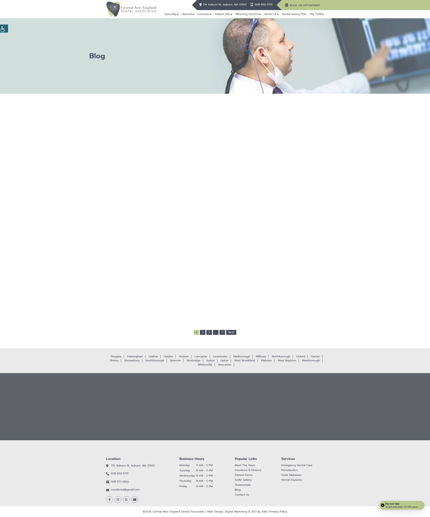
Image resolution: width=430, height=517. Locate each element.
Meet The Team (245, 465)
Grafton (153, 356)
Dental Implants (291, 480)
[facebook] (109, 499)
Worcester (224, 365)
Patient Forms (244, 475)
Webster (266, 360)
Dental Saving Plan (294, 14)
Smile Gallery (243, 480)
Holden (168, 356)
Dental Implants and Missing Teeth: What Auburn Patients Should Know (259, 259)
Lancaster (201, 356)
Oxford (300, 356)
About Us (270, 14)
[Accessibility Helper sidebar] (4, 29)
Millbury (261, 356)
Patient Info (222, 14)
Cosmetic (203, 14)
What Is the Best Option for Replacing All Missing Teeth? (170, 194)
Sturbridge (194, 360)
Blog (238, 489)
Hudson (184, 356)
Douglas (116, 356)
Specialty (170, 14)
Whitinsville (205, 365)
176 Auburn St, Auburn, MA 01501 (225, 4)
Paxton (315, 356)
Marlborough (241, 356)
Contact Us (242, 494)
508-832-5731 (263, 4)
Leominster (220, 356)
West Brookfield (244, 360)
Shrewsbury (132, 360)
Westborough (311, 360)
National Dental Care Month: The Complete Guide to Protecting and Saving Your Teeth (215, 261)
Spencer (175, 360)
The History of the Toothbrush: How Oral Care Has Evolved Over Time (259, 194)
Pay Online (317, 14)
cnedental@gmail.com (125, 489)
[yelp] (126, 499)
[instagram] (118, 499)
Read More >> (170, 211)
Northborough (281, 356)
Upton (224, 360)
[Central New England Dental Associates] (131, 9)
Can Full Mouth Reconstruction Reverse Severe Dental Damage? (170, 259)
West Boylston (287, 360)
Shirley (114, 360)
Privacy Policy (278, 512)
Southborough (154, 360)
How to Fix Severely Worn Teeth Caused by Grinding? (215, 194)
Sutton (210, 360)
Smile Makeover (291, 475)
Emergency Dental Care (296, 465)
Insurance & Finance (248, 470)
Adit (264, 512)
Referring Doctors (247, 14)
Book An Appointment (305, 5)
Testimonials (243, 485)
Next (231, 332)
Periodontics (289, 470)
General (187, 14)
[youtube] (134, 499)
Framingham (135, 356)
